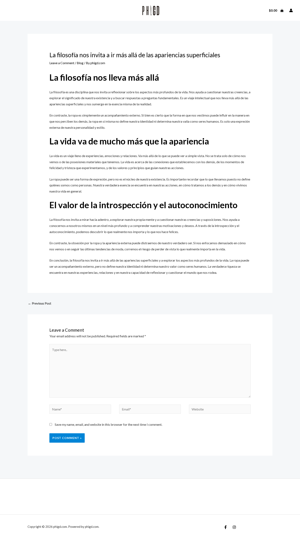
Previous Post (39, 303)
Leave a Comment (61, 63)
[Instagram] (234, 527)
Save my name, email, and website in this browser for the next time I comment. (108, 424)
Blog (80, 63)
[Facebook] (225, 527)
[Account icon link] (291, 10)
